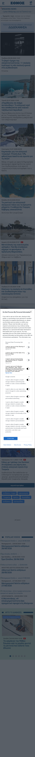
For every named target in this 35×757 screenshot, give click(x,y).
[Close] (31, 312)
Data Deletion (7, 445)
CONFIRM (10, 438)
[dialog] (17, 378)
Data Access (17, 445)
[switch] (28, 347)
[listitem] (17, 343)
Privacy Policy (28, 445)
